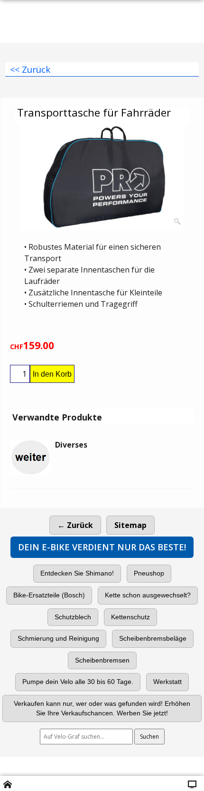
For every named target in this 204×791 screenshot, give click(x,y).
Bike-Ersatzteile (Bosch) (49, 595)
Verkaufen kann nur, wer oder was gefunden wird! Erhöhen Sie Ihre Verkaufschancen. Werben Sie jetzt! (102, 708)
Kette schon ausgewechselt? (148, 595)
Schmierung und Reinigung (58, 638)
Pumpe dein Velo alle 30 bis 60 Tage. (77, 681)
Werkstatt (167, 681)
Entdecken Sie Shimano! (77, 573)
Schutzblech (73, 617)
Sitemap (130, 525)
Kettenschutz (130, 617)
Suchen (149, 736)
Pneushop (149, 573)
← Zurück (75, 525)
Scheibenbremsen (102, 660)
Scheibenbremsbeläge (152, 638)
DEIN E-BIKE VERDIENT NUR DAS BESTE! (102, 547)
